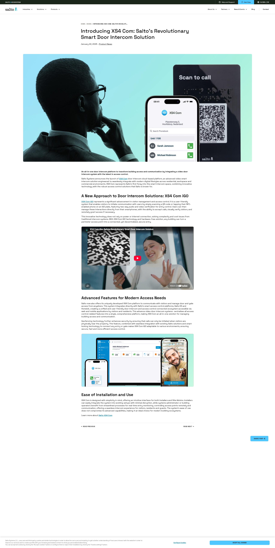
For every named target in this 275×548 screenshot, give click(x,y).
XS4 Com (123, 178)
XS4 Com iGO (87, 201)
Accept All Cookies (240, 543)
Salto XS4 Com (105, 415)
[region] (137, 542)
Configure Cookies (179, 543)
